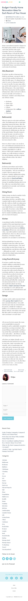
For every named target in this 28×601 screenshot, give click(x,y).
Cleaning (5, 471)
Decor (4, 476)
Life (3, 515)
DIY (3, 478)
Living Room (6, 517)
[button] (19, 2)
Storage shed (6, 540)
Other (4, 519)
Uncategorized (6, 549)
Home (9, 21)
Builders (4, 467)
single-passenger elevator (17, 286)
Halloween (5, 497)
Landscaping (6, 510)
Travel (4, 547)
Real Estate (5, 526)
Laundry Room (6, 513)
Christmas (5, 469)
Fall (3, 490)
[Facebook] (11, 578)
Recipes (4, 529)
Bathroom (5, 462)
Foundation (5, 494)
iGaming (4, 503)
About (14, 585)
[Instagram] (21, 578)
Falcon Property (7, 487)
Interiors (4, 506)
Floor (3, 492)
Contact (14, 590)
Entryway (5, 485)
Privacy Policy (14, 588)
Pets (3, 524)
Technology (5, 545)
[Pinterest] (6, 578)
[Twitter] (16, 578)
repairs (4, 531)
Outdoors (5, 522)
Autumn (4, 460)
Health (4, 499)
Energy (4, 483)
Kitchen (4, 508)
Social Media (6, 536)
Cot (3, 474)
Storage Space (6, 542)
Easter (4, 481)
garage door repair (12, 301)
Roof (3, 533)
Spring (4, 538)
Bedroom (5, 464)
